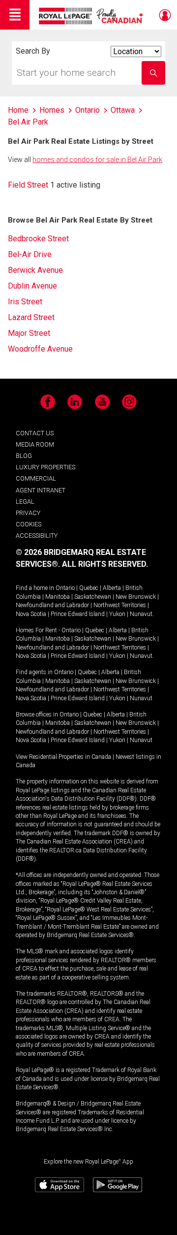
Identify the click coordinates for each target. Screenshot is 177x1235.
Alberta (112, 588)
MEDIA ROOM (35, 444)
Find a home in (35, 588)
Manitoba (57, 596)
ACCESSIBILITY (37, 535)
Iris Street (25, 301)
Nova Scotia (31, 614)
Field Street (28, 185)
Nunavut (141, 614)
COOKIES (28, 524)
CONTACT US (35, 433)
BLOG (24, 455)
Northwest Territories (119, 605)
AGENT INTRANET (40, 490)
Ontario (65, 588)
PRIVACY (28, 513)
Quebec (88, 588)
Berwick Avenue (35, 270)
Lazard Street (31, 317)
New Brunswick (136, 596)
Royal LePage (92, 16)
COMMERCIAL (36, 478)
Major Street (29, 333)
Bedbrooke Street (38, 238)
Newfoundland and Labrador (52, 605)
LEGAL (25, 501)
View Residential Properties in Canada (63, 756)
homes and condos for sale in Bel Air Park (97, 159)
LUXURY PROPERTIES (45, 467)
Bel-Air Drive (30, 254)
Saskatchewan (92, 596)
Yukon (117, 614)
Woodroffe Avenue (40, 349)
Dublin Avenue (32, 286)
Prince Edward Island (78, 614)
